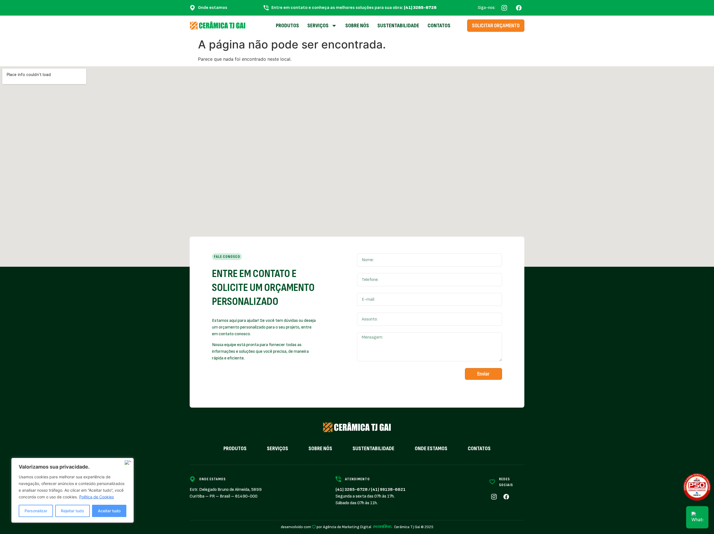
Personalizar (36, 510)
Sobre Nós (357, 25)
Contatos (439, 25)
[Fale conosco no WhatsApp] (697, 517)
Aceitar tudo (109, 510)
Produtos (287, 25)
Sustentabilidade (398, 25)
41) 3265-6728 (352, 489)
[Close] (128, 462)
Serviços (277, 448)
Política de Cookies (96, 496)
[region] (72, 490)
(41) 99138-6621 (388, 489)
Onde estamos (431, 448)
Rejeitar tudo (72, 510)
